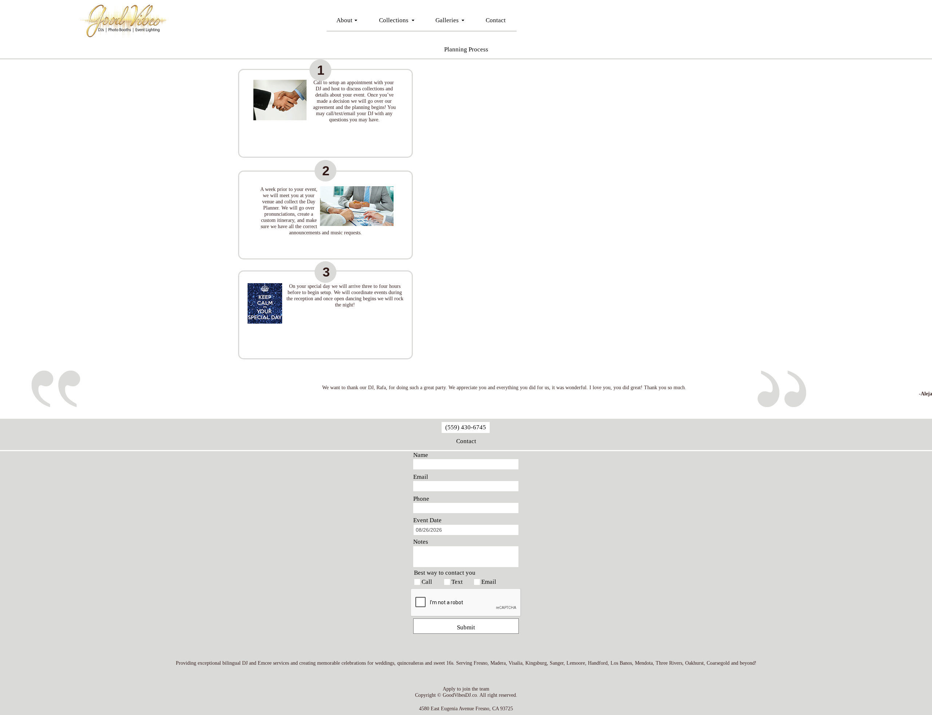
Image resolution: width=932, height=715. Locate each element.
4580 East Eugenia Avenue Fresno (454, 708)
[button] (320, 70)
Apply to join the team (466, 689)
